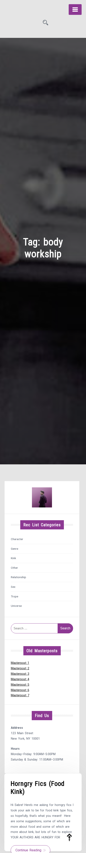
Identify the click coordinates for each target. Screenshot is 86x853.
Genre (14, 548)
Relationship (18, 577)
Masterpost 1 (20, 663)
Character (17, 539)
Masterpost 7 (20, 695)
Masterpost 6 (20, 690)
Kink (13, 558)
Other (14, 567)
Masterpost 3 (20, 674)
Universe (16, 605)
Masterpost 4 (20, 679)
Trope (14, 596)
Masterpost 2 (20, 668)
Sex (13, 586)
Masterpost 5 (20, 684)
